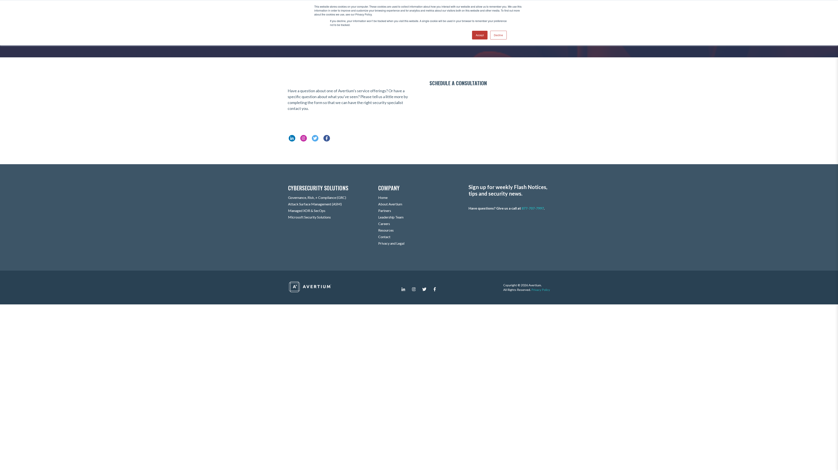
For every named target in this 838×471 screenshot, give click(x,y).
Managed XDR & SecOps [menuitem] (306, 210)
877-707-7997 (533, 208)
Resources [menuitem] (386, 230)
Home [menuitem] (383, 197)
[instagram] (413, 289)
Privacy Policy (540, 290)
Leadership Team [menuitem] (391, 217)
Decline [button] (498, 35)
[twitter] (424, 289)
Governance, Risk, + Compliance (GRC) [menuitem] (317, 197)
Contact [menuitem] (384, 237)
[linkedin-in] (403, 289)
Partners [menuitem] (384, 210)
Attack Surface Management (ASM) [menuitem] (315, 204)
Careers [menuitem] (384, 224)
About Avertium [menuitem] (390, 204)
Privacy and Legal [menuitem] (391, 243)
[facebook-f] (434, 289)
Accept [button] (480, 35)
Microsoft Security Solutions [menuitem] (309, 217)
